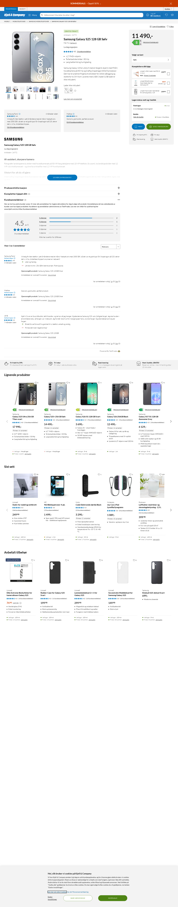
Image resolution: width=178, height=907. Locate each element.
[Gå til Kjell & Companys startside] (15, 15)
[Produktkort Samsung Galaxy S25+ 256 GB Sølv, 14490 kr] (57, 393)
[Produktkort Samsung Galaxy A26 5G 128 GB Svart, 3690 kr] (89, 393)
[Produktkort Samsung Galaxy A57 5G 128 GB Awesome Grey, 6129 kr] (152, 393)
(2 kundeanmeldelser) (63, 420)
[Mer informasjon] (75, 90)
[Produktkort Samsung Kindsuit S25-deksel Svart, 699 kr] (156, 572)
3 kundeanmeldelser (84, 52)
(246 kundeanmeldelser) (20, 510)
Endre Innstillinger (52, 898)
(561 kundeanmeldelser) (146, 513)
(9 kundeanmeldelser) (94, 420)
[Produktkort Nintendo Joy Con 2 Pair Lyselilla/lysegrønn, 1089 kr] (120, 485)
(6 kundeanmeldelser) (126, 511)
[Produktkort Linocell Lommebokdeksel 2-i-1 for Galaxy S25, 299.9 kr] (89, 572)
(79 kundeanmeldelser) (51, 510)
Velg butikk (27, 454)
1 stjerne (42, 233)
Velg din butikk (138, 117)
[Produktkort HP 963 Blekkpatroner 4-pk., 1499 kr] (57, 485)
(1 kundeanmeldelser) (31, 422)
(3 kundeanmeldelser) (126, 420)
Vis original (52, 275)
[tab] (11, 9)
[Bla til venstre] (7, 421)
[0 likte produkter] (166, 15)
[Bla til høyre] (171, 421)
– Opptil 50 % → (86, 3)
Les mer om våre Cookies (57, 892)
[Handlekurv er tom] (172, 15)
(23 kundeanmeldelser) (83, 510)
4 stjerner (42, 222)
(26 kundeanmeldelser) (127, 598)
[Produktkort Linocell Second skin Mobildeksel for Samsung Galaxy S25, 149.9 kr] (122, 572)
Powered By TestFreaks (108, 351)
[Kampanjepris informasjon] (165, 84)
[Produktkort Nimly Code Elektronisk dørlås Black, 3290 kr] (89, 485)
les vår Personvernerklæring (77, 892)
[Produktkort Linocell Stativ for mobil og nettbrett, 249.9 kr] (26, 485)
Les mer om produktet (73, 99)
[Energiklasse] (137, 42)
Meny (34, 15)
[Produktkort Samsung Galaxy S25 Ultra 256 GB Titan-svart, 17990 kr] (26, 393)
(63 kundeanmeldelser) (93, 598)
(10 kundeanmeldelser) (25, 598)
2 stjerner (42, 229)
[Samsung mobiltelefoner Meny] (50, 21)
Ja (111, 281)
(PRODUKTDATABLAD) (150, 42)
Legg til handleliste (158, 27)
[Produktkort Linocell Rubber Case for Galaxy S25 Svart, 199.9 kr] (55, 572)
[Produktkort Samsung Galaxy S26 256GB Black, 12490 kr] (120, 393)
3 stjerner (42, 225)
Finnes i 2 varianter (150, 75)
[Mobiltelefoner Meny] (27, 21)
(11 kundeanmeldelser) (59, 598)
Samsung (73, 43)
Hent (140, 126)
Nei (116, 281)
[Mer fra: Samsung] (13, 140)
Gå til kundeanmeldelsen (15, 127)
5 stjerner (42, 218)
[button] (9, 89)
